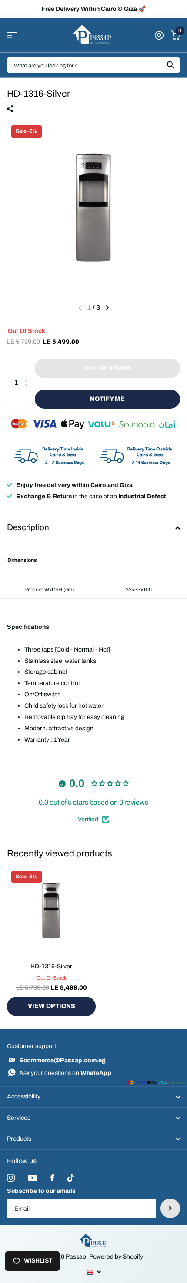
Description (28, 527)
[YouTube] (32, 1178)
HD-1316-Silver (51, 966)
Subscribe (170, 1208)
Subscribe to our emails (41, 1191)
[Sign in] (159, 35)
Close (93, 1097)
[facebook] (52, 1177)
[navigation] (107, 307)
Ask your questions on (65, 1073)
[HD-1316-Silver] (51, 911)
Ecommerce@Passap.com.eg (62, 1060)
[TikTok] (70, 1178)
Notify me (107, 399)
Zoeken (170, 65)
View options (51, 1006)
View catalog (12, 35)
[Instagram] (11, 1178)
